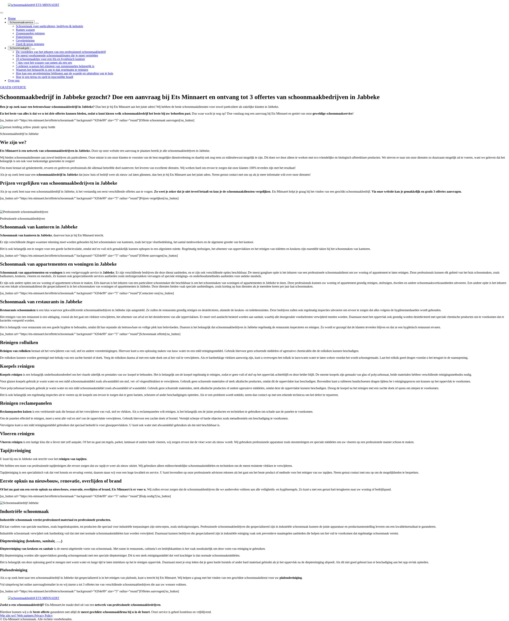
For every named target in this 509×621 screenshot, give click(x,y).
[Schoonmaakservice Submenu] (37, 23)
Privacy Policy (43, 615)
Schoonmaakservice (21, 22)
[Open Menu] (1, 12)
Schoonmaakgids (19, 48)
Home (12, 18)
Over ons (13, 80)
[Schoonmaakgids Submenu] (33, 49)
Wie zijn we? (8, 615)
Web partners (25, 615)
